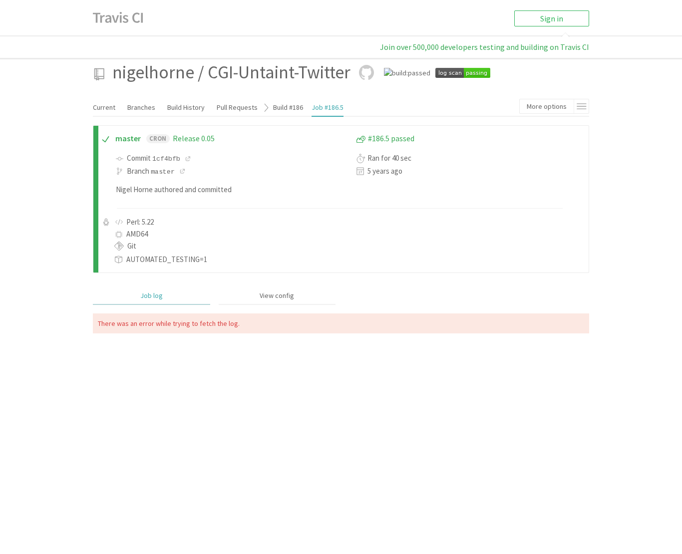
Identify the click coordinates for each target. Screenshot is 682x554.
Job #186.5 (327, 107)
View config (277, 295)
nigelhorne (153, 72)
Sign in (551, 18)
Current (104, 107)
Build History (186, 107)
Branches (141, 107)
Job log (151, 295)
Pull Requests (237, 107)
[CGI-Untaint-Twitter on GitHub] (366, 72)
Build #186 (288, 107)
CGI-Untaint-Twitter (279, 72)
